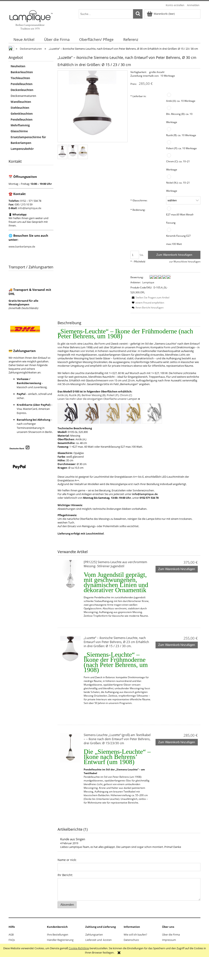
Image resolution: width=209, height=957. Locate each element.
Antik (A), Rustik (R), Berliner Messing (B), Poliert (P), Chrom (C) (95, 395)
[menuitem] (24, 39)
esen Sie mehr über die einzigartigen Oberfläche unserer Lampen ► (100, 399)
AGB (11, 934)
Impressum (169, 940)
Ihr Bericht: (65, 875)
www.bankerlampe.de (22, 246)
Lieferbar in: (138, 96)
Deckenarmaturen (23, 96)
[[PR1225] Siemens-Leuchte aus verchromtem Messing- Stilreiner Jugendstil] (70, 574)
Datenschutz (131, 940)
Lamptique (148, 282)
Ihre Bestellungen (57, 934)
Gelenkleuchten (22, 113)
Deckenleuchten (22, 90)
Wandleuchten (21, 102)
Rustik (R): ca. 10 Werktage (181, 135)
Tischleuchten (20, 78)
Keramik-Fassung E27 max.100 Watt (178, 239)
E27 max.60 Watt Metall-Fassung (180, 218)
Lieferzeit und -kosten (98, 940)
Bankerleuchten (22, 72)
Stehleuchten (20, 108)
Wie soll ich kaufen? (135, 934)
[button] (149, 297)
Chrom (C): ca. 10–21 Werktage (178, 165)
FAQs (12, 940)
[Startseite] (31, 19)
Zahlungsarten (94, 934)
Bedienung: (137, 209)
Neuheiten (18, 66)
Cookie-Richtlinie (79, 948)
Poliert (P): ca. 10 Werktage (181, 148)
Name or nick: (67, 860)
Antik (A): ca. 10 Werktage (180, 100)
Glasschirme (19, 131)
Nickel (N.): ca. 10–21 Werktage (178, 186)
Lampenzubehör (22, 149)
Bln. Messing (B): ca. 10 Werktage (179, 118)
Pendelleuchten (21, 84)
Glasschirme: (138, 200)
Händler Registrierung (60, 940)
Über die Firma (171, 934)
